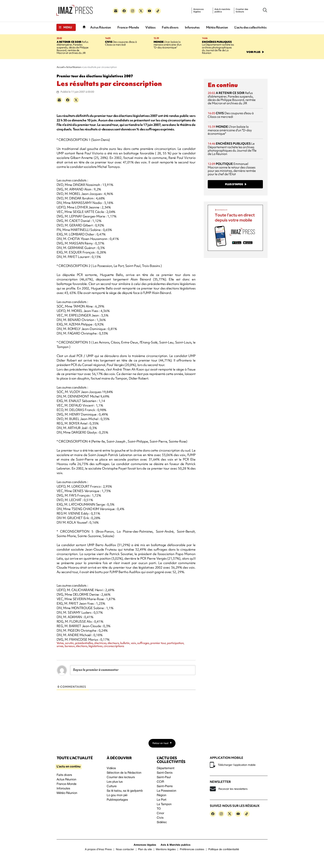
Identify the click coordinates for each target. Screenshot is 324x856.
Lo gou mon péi (117, 795)
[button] (66, 27)
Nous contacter (125, 849)
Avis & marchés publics (222, 10)
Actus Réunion (100, 27)
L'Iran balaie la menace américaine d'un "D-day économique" (167, 44)
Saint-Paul (164, 777)
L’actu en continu (68, 766)
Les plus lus (115, 782)
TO (159, 809)
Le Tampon (164, 804)
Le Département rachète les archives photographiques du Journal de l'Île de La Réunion (218, 47)
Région (161, 795)
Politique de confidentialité (223, 849)
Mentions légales (166, 849)
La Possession (166, 791)
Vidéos (150, 27)
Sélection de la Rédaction (124, 773)
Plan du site (145, 849)
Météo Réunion (217, 27)
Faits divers (170, 27)
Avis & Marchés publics (175, 845)
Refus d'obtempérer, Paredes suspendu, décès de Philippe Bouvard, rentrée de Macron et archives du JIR (72, 47)
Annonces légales (198, 10)
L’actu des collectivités (250, 27)
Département (165, 768)
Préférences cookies (192, 849)
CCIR (160, 782)
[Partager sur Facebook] (68, 100)
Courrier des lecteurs (242, 10)
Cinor (160, 813)
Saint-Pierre (165, 786)
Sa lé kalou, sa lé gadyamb (125, 791)
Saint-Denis (164, 773)
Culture (112, 786)
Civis (160, 818)
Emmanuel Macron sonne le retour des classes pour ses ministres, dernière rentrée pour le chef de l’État (232, 169)
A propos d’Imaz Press (98, 849)
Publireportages (117, 800)
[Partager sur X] (76, 100)
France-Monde (128, 27)
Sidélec (162, 822)
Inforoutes (192, 27)
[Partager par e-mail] (59, 100)
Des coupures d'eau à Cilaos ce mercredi (121, 43)
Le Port (161, 800)
